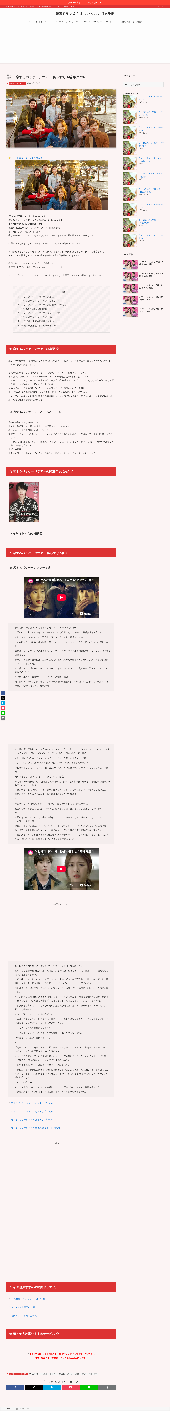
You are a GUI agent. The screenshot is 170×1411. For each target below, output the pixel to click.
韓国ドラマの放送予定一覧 (24, 1315)
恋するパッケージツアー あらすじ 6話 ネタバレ (33, 1111)
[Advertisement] (85, 44)
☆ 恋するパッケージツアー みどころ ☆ (42, 301)
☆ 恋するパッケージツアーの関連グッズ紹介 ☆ (44, 305)
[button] (15, 1387)
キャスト (44, 1374)
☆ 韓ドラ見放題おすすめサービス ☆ (38, 325)
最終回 (69, 1374)
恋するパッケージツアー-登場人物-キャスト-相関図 (35, 1127)
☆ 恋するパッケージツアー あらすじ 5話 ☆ (42, 313)
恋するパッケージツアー (17, 83)
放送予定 (62, 1374)
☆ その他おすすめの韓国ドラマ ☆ (37, 321)
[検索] (162, 6)
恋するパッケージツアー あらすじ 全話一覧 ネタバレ (36, 1119)
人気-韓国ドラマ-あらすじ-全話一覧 (28, 1299)
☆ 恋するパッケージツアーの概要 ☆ (38, 297)
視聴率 (84, 1374)
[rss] (158, 6)
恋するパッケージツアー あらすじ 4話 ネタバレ (33, 1103)
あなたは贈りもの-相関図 (36, 309)
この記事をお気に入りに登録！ (27, 158)
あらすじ (35, 1374)
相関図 (77, 1374)
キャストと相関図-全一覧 (23, 1307)
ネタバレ (53, 1374)
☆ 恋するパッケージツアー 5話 (39, 317)
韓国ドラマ (93, 1374)
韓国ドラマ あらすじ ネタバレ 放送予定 (85, 13)
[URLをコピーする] (107, 1387)
